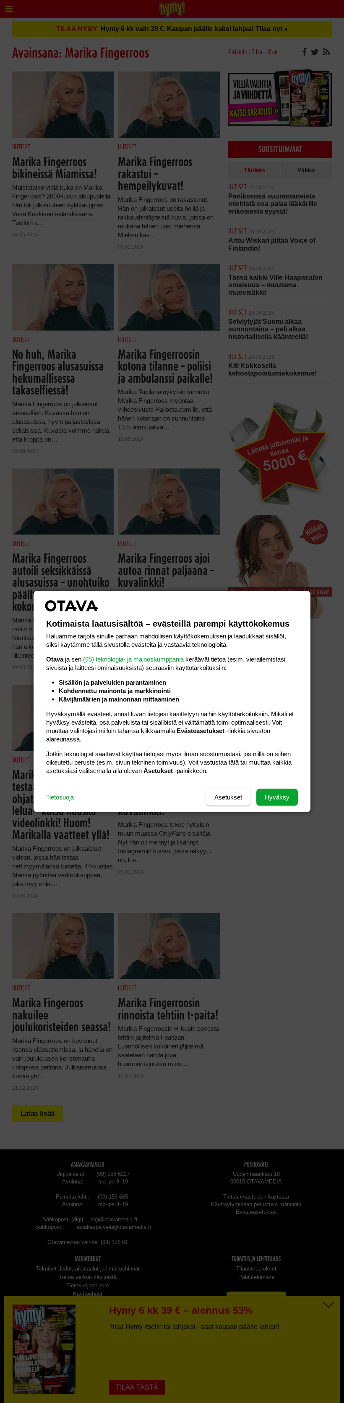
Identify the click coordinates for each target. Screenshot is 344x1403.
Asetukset (228, 797)
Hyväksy (277, 797)
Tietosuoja (60, 797)
